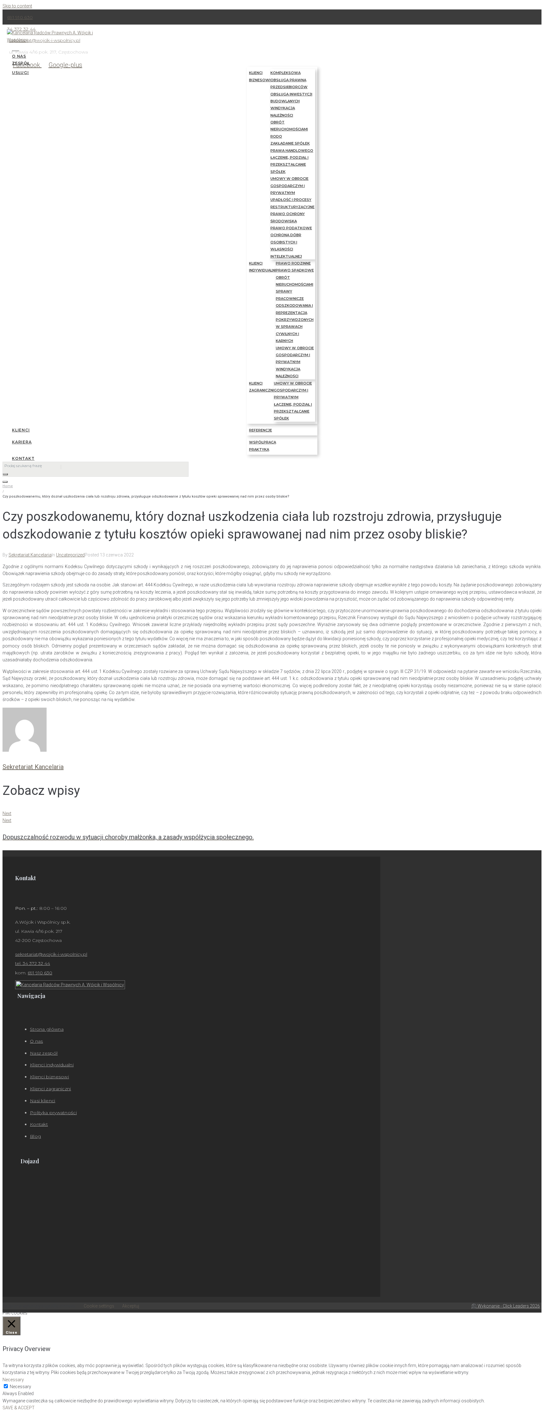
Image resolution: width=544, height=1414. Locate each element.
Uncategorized (70, 554)
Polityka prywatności (53, 1112)
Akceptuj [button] (130, 1306)
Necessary (20, 1386)
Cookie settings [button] (99, 1306)
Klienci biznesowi (49, 1077)
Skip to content (17, 6)
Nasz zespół (44, 1053)
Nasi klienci (42, 1100)
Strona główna (47, 1029)
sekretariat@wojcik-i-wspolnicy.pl (51, 954)
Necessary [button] (13, 1379)
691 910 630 (20, 17)
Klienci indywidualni (52, 1065)
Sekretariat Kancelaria (30, 554)
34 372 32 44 (21, 29)
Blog (35, 1136)
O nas (36, 1041)
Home (8, 486)
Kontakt (39, 1124)
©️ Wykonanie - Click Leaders (505, 1306)
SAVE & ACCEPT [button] (19, 1407)
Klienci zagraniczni (50, 1089)
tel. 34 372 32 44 (32, 963)
